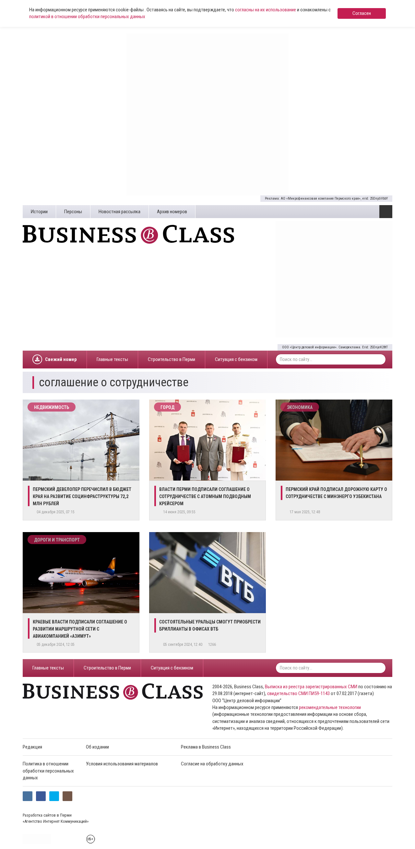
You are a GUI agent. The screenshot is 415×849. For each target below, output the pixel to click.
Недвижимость (51, 407)
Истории (39, 212)
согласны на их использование (265, 10)
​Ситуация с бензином (236, 359)
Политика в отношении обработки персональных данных (48, 771)
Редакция (32, 747)
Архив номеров (172, 212)
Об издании (97, 747)
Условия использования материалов (122, 764)
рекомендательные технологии (330, 707)
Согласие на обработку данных (212, 764)
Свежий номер (61, 359)
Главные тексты (112, 359)
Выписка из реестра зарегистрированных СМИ (311, 687)
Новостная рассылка (119, 212)
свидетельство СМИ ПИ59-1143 (298, 693)
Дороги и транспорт (57, 539)
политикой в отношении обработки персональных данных (87, 16)
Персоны (73, 212)
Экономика (300, 407)
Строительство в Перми (171, 359)
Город (167, 407)
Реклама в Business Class (206, 747)
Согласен (361, 13)
